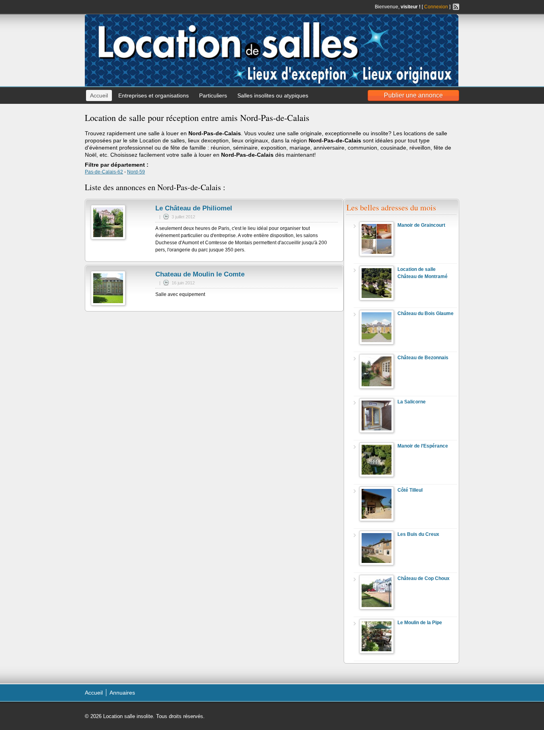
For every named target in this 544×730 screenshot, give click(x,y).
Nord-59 (136, 172)
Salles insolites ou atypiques (272, 95)
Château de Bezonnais (422, 357)
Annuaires (122, 692)
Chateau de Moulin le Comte (200, 274)
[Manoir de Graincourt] (376, 254)
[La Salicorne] (376, 431)
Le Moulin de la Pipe (419, 622)
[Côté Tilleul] (376, 519)
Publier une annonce (413, 95)
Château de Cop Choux (423, 578)
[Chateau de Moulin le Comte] (108, 304)
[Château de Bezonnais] (376, 387)
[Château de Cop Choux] (376, 608)
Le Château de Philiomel (193, 208)
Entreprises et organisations (153, 95)
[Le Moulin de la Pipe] (376, 652)
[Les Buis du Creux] (376, 563)
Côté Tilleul (410, 490)
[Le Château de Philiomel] (108, 238)
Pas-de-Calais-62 (104, 172)
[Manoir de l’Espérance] (376, 475)
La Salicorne (411, 402)
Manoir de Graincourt (421, 225)
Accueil (99, 95)
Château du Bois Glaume (425, 313)
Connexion (436, 7)
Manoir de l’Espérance (422, 446)
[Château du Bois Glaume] (376, 343)
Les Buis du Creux (418, 534)
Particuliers (213, 95)
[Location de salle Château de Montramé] (376, 299)
